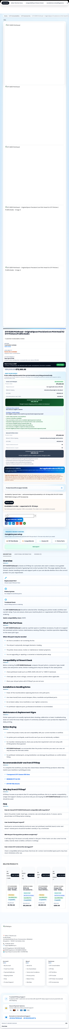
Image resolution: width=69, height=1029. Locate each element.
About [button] (28, 961)
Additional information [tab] (22, 554)
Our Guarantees (31, 969)
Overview (5, 3)
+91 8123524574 (29, 1018)
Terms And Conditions (33, 972)
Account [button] (6, 961)
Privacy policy (31, 975)
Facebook (6, 523)
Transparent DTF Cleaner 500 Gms (18, 774)
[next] (63, 330)
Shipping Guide (8, 975)
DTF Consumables (14, 16)
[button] (8, 52)
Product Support (8, 982)
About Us (29, 965)
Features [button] (51, 961)
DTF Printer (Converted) (56, 979)
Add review (7, 346)
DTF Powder (52, 975)
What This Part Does (17, 3)
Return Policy (30, 979)
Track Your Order (9, 969)
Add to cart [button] (15, 875)
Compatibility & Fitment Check (35, 3)
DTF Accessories (25, 16)
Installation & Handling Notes (55, 3)
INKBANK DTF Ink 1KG (13, 779)
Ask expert (36, 546)
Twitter (10, 523)
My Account (7, 965)
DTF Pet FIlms (53, 972)
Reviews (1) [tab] (37, 554)
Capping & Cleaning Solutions (31, 886)
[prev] (61, 330)
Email (20, 523)
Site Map (29, 982)
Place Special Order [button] (47, 875)
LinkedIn (13, 523)
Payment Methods (9, 972)
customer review (10, 339)
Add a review (20, 339)
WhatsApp (24, 523)
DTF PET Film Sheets (13, 784)
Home (5, 16)
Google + (17, 523)
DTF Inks (51, 969)
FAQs (5, 979)
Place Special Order (14, 519)
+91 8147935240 (15, 1018)
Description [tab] (7, 554)
